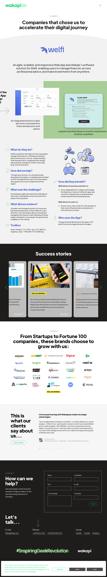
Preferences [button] (33, 571)
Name (50, 475)
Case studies (18, 442)
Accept (95, 569)
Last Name (77, 475)
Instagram (95, 533)
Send (93, 504)
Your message (52, 493)
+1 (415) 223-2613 (39, 533)
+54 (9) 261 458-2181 (54, 533)
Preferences (60, 569)
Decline (77, 569)
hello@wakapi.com (12, 533)
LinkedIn (79, 533)
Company (77, 493)
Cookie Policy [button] (41, 569)
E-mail (76, 484)
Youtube (87, 533)
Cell (49, 484)
